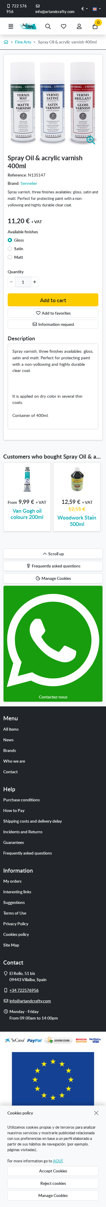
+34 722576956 (24, 990)
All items (11, 729)
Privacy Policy (15, 923)
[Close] (96, 1113)
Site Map (11, 945)
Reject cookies (53, 1183)
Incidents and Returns (22, 831)
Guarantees (13, 842)
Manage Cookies (53, 1195)
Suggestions (14, 902)
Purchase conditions (21, 799)
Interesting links (17, 891)
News (8, 739)
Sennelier (29, 183)
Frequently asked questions (27, 853)
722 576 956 (16, 8)
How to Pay (13, 810)
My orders (12, 881)
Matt (18, 257)
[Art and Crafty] (29, 26)
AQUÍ (58, 1161)
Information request (55, 324)
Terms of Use (14, 913)
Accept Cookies (53, 1171)
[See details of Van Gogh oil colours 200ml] (27, 479)
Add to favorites (56, 313)
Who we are (14, 761)
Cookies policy (16, 934)
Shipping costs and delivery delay (32, 821)
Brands (9, 750)
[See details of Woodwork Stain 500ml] (76, 479)
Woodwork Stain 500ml (76, 521)
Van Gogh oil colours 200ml (27, 514)
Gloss (19, 240)
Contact (10, 771)
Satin (18, 248)
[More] (34, 282)
